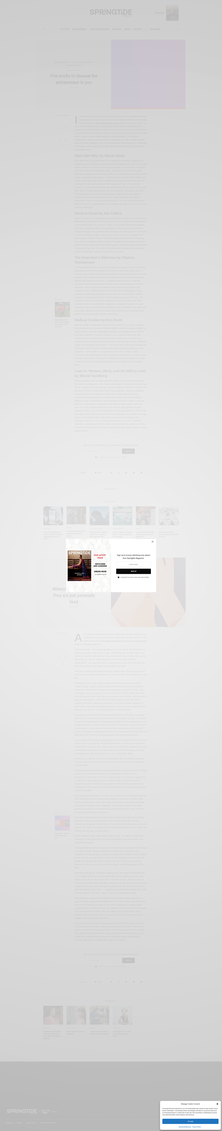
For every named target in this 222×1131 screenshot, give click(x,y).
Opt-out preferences (185, 1127)
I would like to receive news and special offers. (134, 577)
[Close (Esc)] (152, 542)
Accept (190, 1121)
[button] (217, 1104)
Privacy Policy (196, 1127)
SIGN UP (133, 571)
